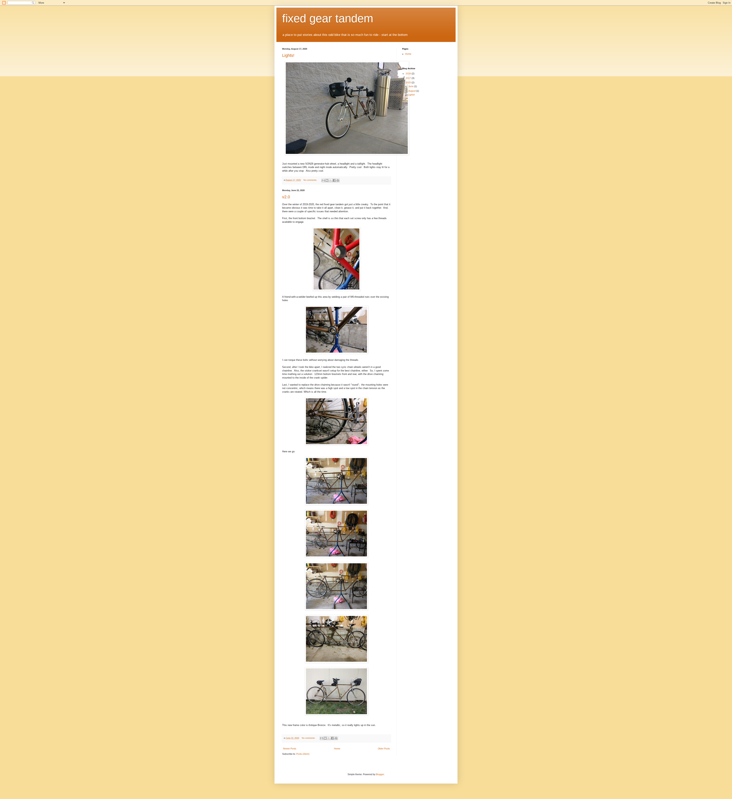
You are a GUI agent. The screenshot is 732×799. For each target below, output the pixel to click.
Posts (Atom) (302, 754)
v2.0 (286, 197)
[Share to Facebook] (334, 180)
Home (337, 748)
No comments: (310, 180)
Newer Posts (289, 748)
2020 (409, 82)
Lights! (288, 55)
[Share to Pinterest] (338, 180)
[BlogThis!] (327, 180)
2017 (409, 78)
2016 (409, 73)
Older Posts (384, 748)
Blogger (380, 774)
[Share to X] (330, 180)
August (412, 91)
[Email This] (323, 180)
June (411, 86)
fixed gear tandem (327, 18)
